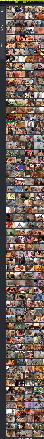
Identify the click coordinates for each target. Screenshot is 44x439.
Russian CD (29, 250)
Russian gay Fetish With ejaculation (10, 170)
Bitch (1, 12)
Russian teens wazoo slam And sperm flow (10, 307)
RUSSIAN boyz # (10, 379)
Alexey (10, 213)
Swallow (2, 49)
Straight (1, 47)
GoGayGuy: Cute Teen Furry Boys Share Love (39, 401)
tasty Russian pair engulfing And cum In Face (39, 192)
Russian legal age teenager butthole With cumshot (10, 343)
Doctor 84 (29, 343)
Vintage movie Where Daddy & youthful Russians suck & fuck (10, 163)
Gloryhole (2, 29)
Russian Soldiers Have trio (29, 257)
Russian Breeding (29, 41)
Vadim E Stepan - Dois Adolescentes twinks (29, 206)
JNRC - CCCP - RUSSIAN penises (20, 199)
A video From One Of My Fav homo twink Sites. (20, 55)
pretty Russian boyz (10, 19)
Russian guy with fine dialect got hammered (39, 343)
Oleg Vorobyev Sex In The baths (39, 379)
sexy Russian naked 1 (29, 120)
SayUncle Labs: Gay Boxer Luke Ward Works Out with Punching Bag (39, 41)
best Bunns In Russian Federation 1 (10, 41)
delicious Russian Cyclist (39, 48)
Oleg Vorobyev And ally (20, 163)
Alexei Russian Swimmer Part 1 (29, 408)
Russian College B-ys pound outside (20, 379)
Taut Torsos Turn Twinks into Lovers (39, 206)
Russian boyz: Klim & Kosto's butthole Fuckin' (29, 264)
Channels (19, 2)
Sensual (1, 43)
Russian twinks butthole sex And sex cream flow (39, 127)
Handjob (2, 31)
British (1, 15)
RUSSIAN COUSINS (39, 170)
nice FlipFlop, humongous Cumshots (29, 307)
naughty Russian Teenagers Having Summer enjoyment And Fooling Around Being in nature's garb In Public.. (39, 300)
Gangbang (2, 28)
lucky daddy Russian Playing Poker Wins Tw (29, 415)
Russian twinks (29, 386)
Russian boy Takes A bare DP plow (39, 134)
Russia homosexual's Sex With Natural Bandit (29, 329)
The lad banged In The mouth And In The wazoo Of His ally (39, 98)
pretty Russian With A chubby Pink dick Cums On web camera (39, 163)
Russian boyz (20, 77)
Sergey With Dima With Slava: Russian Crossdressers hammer (39, 408)
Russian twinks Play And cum (39, 250)
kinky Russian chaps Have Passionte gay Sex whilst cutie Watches (10, 293)
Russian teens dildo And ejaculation (20, 84)
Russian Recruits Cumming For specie (10, 372)
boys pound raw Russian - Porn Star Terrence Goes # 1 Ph (10, 127)
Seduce (1, 42)
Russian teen (39, 19)
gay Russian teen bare (20, 120)
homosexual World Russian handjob (10, 12)
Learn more (19, 0)
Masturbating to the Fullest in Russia (29, 84)
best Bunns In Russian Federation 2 (20, 286)
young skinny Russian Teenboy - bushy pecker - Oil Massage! (29, 55)
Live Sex (24, 2)
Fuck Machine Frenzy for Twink (20, 386)
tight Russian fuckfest (39, 307)
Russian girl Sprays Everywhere (39, 156)
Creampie (10, 422)
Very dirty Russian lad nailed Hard (39, 199)
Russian (1, 41)
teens (20, 41)
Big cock (2, 10)
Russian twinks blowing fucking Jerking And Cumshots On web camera (39, 372)
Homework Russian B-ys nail (39, 177)
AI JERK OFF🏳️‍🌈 (27, 2)
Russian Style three (20, 250)
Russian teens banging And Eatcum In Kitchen (39, 120)
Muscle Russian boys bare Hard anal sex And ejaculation (39, 55)
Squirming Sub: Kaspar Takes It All (20, 170)
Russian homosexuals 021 (10, 77)
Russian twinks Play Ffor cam (10, 386)
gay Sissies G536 (29, 293)
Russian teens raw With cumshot (10, 286)
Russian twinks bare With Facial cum (29, 286)
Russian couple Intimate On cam (29, 156)
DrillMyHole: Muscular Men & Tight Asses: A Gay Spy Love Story (20, 134)
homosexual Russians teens (10, 206)
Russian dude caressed (20, 91)
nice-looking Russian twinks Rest (10, 91)
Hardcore (2, 32)
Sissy (1, 44)
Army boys (20, 293)
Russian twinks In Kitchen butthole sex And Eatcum (39, 386)
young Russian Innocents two (29, 199)
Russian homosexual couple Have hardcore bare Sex (20, 213)
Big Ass (1, 9)
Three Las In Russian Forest (29, 271)
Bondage (2, 14)
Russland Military (39, 91)
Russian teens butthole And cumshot (29, 91)
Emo (1, 26)
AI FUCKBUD (33, 2)
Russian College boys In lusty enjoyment (39, 12)
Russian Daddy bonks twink (20, 177)
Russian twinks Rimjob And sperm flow (29, 336)
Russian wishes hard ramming (29, 12)
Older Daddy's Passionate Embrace (39, 213)
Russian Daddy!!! (10, 271)
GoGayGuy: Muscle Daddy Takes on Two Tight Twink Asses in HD (39, 365)
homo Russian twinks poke (20, 127)
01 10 (10, 98)
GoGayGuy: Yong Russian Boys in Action (20, 206)
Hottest (14, 2)
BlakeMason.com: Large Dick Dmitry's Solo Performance (39, 329)
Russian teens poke (29, 372)
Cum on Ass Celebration (20, 422)
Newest (12, 2)
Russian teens (29, 48)
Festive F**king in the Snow (39, 257)
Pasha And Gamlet (29, 19)
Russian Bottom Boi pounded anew (10, 300)
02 (10, 84)
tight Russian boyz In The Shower (29, 422)
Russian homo (39, 84)
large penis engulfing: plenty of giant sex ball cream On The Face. (10, 250)
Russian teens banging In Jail (20, 156)
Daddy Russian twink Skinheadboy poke (39, 228)
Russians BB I (10, 48)
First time (2, 27)
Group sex (2, 30)
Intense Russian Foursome (29, 127)
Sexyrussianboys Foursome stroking (39, 264)
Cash (1, 17)
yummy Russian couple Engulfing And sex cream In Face (20, 343)
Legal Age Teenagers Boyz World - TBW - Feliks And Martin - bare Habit (10, 228)
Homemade (2, 33)
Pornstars (22, 2)
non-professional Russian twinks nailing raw (20, 307)
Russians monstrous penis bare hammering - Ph (39, 415)
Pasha (10, 257)
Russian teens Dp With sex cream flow (29, 170)
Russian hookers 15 (20, 19)
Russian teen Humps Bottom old (20, 12)
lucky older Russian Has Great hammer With (20, 264)
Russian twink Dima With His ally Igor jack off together (10, 408)
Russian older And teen (29, 177)
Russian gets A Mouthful (20, 415)
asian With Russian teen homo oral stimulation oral (10, 120)
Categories (17, 2)
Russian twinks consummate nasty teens (20, 408)
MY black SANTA (10, 365)
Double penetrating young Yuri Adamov (29, 77)
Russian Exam (29, 213)
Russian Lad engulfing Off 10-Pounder (20, 336)
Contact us (23, 438)
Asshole (1, 8)
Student (1, 48)
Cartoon (2, 16)
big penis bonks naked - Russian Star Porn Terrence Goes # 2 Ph (20, 271)
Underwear (2, 57)
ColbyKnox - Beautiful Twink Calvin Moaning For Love (39, 293)
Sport (1, 46)
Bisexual (2, 11)
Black (1, 13)
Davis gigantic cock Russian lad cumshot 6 (29, 134)
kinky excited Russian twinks (10, 329)
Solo (1, 45)
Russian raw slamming (10, 134)
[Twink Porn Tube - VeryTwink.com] (4, 2)
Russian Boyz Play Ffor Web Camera (39, 271)
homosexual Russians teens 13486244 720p (10, 177)
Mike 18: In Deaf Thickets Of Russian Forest (10, 156)
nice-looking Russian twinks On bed (20, 192)
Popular (9, 2)
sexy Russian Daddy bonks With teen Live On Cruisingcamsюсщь (20, 257)
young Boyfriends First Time (29, 300)
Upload (31, 438)
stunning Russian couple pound (20, 48)
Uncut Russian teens (10, 415)
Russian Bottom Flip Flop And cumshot (39, 422)
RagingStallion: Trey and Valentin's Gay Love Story (39, 77)
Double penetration (3, 25)
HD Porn (30, 2)
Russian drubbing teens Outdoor (20, 329)
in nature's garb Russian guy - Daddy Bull (20, 228)
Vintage (1, 58)
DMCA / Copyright (14, 438)
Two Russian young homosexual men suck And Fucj (29, 163)
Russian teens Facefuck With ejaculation (10, 55)
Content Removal (27, 438)
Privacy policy (19, 438)
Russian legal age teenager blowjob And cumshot (20, 372)
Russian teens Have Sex (29, 228)
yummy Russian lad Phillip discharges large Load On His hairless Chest (29, 365)
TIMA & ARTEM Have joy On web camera (29, 98)
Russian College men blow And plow (39, 336)
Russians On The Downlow (29, 379)
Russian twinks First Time (10, 264)
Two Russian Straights (10, 336)
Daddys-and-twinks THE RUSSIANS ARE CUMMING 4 (20, 365)
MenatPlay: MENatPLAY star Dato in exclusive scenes (20, 98)
